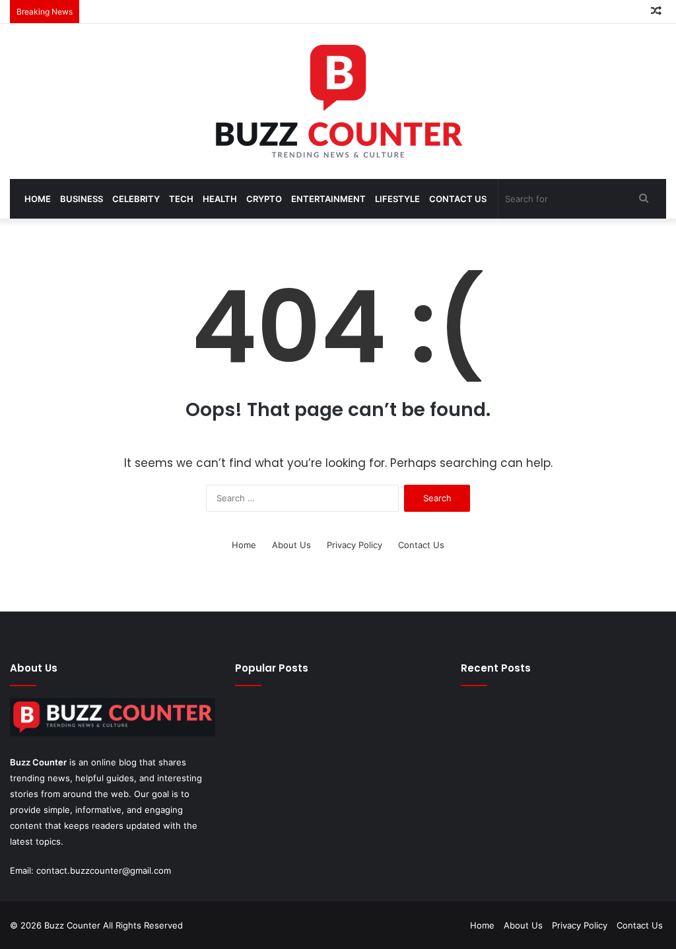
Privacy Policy (354, 545)
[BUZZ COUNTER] (338, 101)
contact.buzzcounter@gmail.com (103, 870)
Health (220, 198)
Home (37, 198)
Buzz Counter (38, 762)
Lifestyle (397, 198)
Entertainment (328, 198)
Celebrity (136, 198)
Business (81, 198)
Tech (181, 198)
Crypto (264, 198)
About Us (291, 545)
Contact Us (458, 198)
